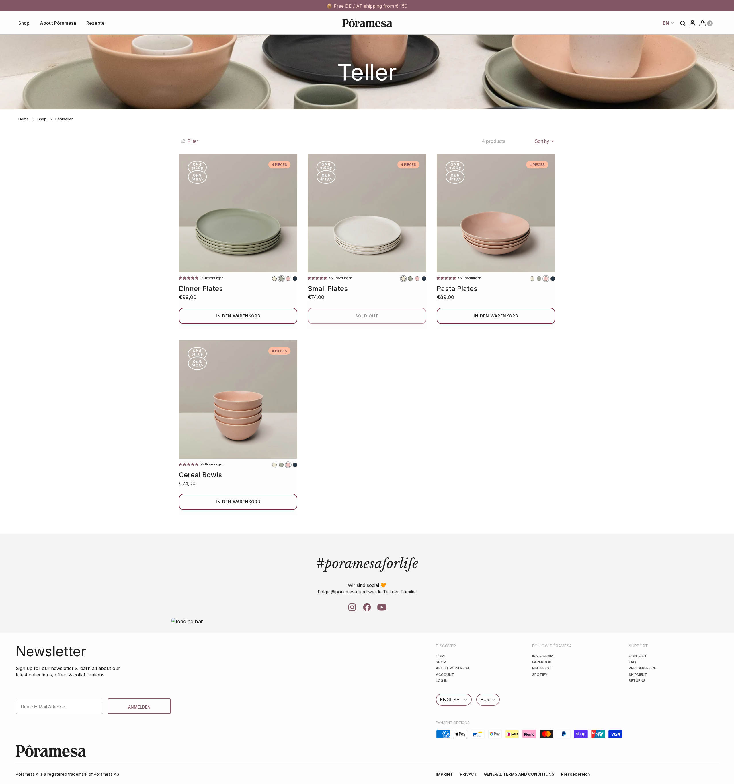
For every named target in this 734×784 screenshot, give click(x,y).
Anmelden (139, 707)
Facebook (541, 662)
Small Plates (328, 288)
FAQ (632, 662)
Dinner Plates (201, 288)
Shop (24, 23)
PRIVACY (468, 774)
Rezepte (95, 23)
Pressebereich (643, 668)
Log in (442, 680)
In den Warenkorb (238, 315)
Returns (637, 680)
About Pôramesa (58, 23)
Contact (638, 656)
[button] (704, 23)
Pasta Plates (457, 288)
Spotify (540, 674)
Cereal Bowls (200, 475)
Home (23, 119)
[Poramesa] (367, 23)
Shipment (638, 674)
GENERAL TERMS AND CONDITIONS (519, 774)
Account (445, 674)
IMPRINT (444, 774)
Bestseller (64, 119)
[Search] (681, 23)
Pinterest (542, 668)
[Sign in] (691, 23)
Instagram (542, 656)
